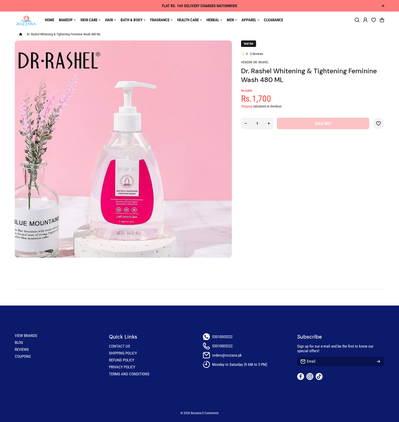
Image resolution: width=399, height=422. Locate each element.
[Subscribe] (378, 361)
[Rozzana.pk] (26, 20)
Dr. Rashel (261, 62)
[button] (382, 20)
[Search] (357, 20)
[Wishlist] (373, 20)
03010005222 (222, 336)
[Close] (383, 5)
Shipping (246, 106)
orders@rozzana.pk (227, 355)
